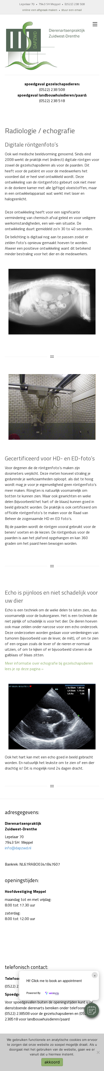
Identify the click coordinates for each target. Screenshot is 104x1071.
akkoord (52, 1062)
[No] (98, 1052)
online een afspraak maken (39, 10)
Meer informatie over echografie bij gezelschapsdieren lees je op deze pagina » (49, 666)
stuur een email (71, 10)
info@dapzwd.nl (18, 848)
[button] (91, 1010)
